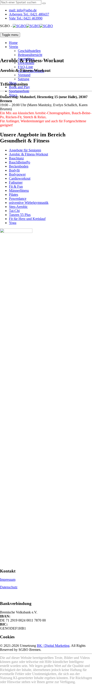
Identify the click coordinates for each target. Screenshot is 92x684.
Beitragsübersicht (30, 55)
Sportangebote (19, 91)
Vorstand (24, 75)
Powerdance (17, 198)
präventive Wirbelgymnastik (28, 202)
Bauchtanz (16, 158)
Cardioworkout (19, 178)
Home (13, 43)
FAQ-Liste (25, 67)
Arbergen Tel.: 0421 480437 (29, 14)
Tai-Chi (14, 211)
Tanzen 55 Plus (20, 215)
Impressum (7, 579)
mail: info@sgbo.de (23, 10)
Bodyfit (14, 170)
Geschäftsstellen (29, 51)
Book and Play (19, 87)
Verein (13, 47)
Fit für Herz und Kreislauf (27, 219)
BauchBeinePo (19, 162)
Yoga (12, 223)
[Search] (44, 3)
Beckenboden (18, 166)
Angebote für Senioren (25, 150)
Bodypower (17, 174)
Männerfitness (19, 190)
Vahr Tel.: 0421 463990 (25, 18)
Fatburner (16, 182)
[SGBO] (33, 26)
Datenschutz (8, 587)
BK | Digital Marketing (53, 645)
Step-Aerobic (18, 207)
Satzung (23, 79)
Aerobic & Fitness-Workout (28, 154)
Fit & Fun (16, 186)
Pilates (13, 194)
